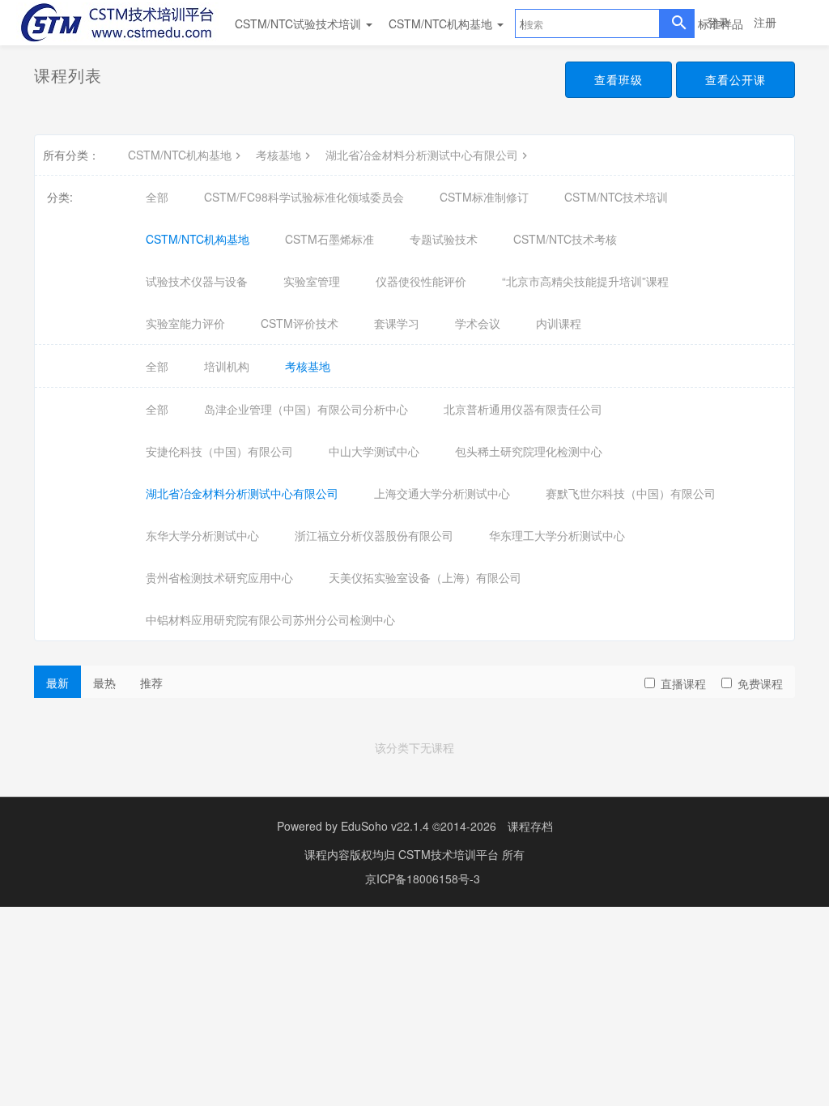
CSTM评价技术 (299, 323)
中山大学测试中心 (374, 451)
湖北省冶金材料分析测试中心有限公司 (421, 155)
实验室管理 (311, 281)
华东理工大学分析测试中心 (557, 535)
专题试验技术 (444, 239)
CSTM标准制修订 (484, 197)
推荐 (151, 682)
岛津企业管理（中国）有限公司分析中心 (306, 409)
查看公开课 (735, 79)
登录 (718, 22)
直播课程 (683, 683)
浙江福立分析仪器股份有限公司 (374, 535)
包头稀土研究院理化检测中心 (528, 451)
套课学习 (396, 323)
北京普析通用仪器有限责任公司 (523, 409)
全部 (157, 197)
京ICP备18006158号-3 (422, 878)
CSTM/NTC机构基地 (442, 23)
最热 (104, 682)
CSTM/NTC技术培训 (616, 197)
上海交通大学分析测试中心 (442, 493)
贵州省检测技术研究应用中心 (219, 577)
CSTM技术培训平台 (450, 854)
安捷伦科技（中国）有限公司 (219, 451)
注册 (765, 22)
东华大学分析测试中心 (202, 535)
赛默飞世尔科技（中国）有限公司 (631, 493)
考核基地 (278, 155)
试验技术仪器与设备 (197, 281)
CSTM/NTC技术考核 (565, 239)
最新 (57, 682)
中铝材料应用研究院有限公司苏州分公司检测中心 (270, 619)
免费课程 (760, 683)
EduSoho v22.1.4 (385, 826)
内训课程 (558, 323)
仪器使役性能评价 (421, 281)
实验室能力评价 (185, 323)
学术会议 (477, 323)
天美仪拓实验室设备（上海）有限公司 (425, 577)
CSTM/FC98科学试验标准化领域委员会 (304, 197)
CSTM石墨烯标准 (329, 239)
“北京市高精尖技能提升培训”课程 (585, 281)
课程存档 (530, 826)
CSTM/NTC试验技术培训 (299, 23)
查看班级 (618, 79)
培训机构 (226, 366)
